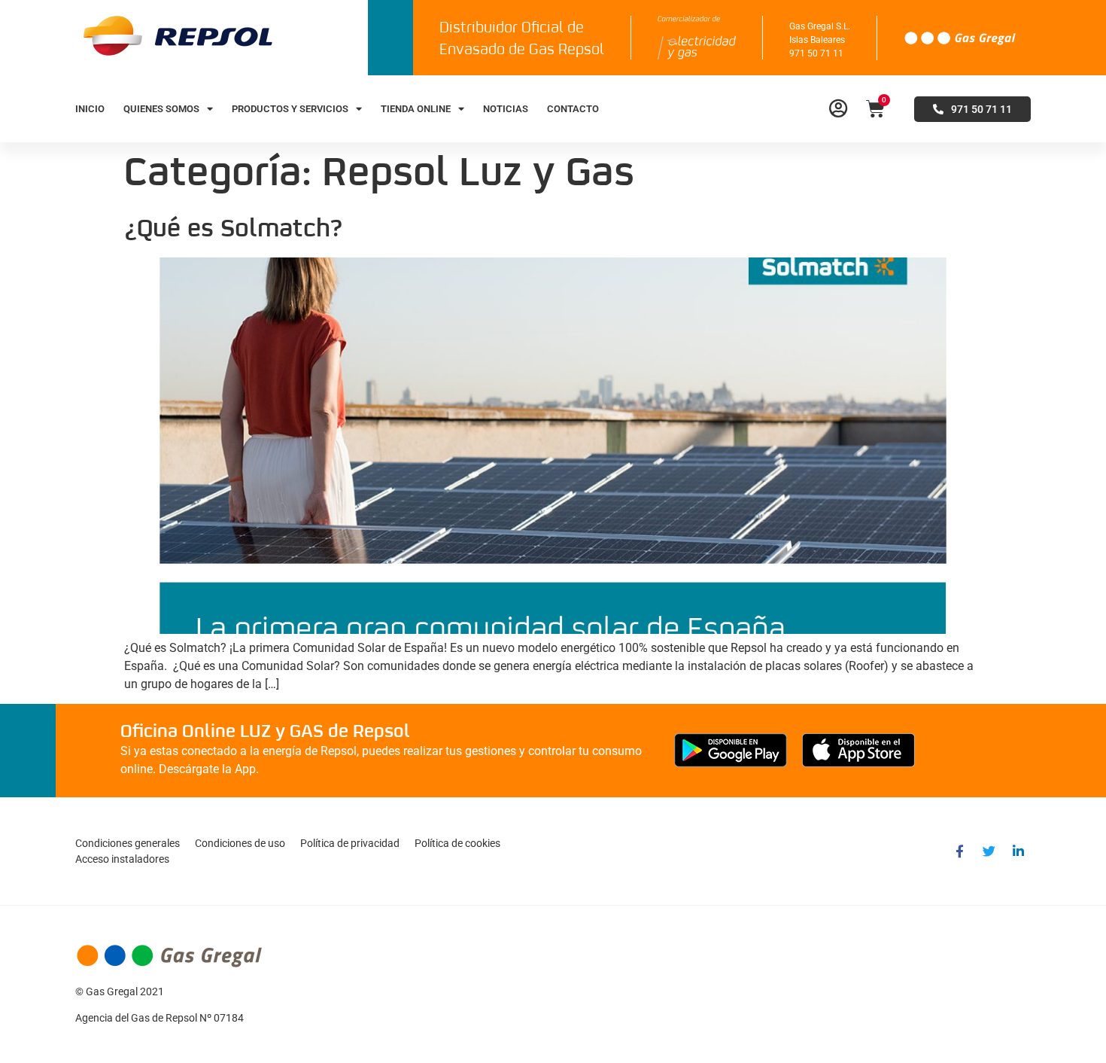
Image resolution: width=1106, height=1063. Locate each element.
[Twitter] (988, 851)
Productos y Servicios (290, 108)
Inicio (90, 108)
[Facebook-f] (959, 851)
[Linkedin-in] (1018, 851)
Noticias (505, 108)
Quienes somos (161, 108)
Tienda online (416, 108)
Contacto (573, 108)
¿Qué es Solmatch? (233, 229)
